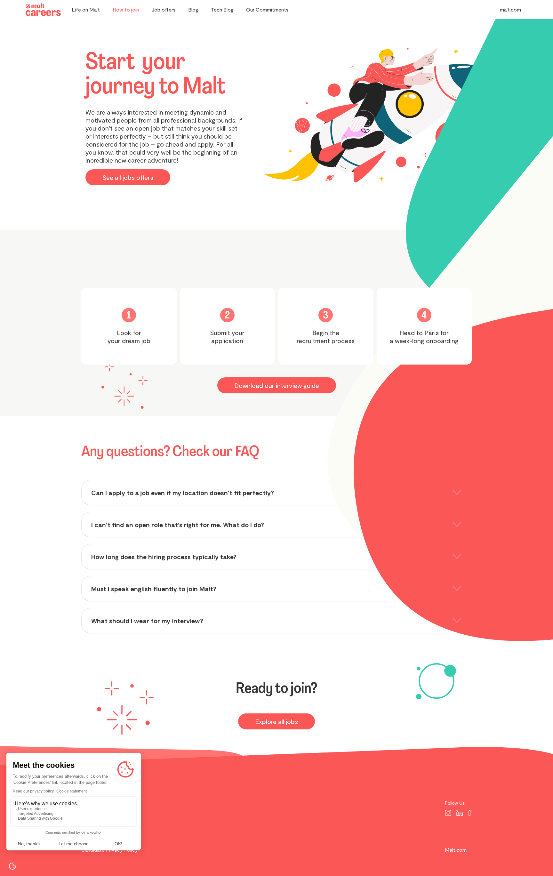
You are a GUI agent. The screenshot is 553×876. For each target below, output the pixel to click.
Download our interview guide (276, 385)
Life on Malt (86, 9)
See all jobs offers (127, 177)
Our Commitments (267, 9)
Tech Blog (222, 9)
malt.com (510, 9)
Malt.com (456, 850)
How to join (126, 9)
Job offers (163, 9)
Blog (193, 9)
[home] (43, 9)
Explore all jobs (276, 721)
